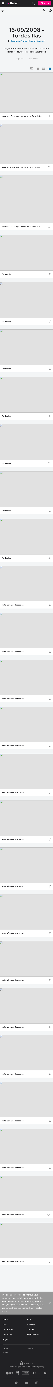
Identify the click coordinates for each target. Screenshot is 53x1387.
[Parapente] (26, 253)
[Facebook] (16, 1383)
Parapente (6, 274)
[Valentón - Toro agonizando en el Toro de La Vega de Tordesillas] (26, 92)
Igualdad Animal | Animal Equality (28, 41)
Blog (5, 1324)
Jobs (29, 1319)
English (6, 1339)
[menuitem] (33, 3)
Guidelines (7, 1334)
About (5, 1319)
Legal (5, 1348)
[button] (43, 10)
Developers (8, 1329)
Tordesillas (6, 321)
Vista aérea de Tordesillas (13, 605)
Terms (5, 1352)
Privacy (30, 1348)
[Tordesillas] (26, 300)
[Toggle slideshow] (31, 68)
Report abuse (33, 1334)
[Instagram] (36, 1383)
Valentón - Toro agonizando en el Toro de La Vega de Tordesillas (22, 116)
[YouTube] (26, 1383)
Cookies (30, 1329)
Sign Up (45, 3)
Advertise (31, 1324)
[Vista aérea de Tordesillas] (26, 583)
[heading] (12, 3)
